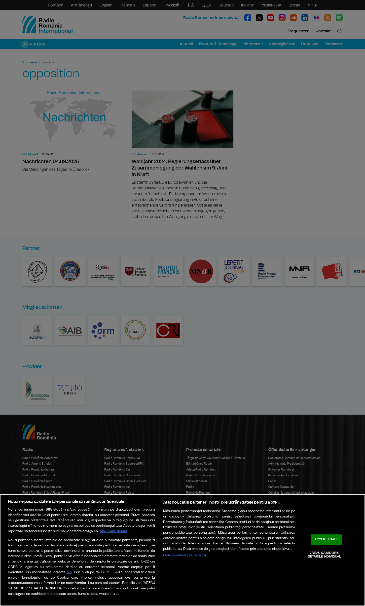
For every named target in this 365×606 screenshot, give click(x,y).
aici (69, 572)
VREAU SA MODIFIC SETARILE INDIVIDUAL (324, 555)
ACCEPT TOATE (326, 539)
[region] (182, 550)
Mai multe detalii (113, 531)
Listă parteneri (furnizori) (184, 555)
